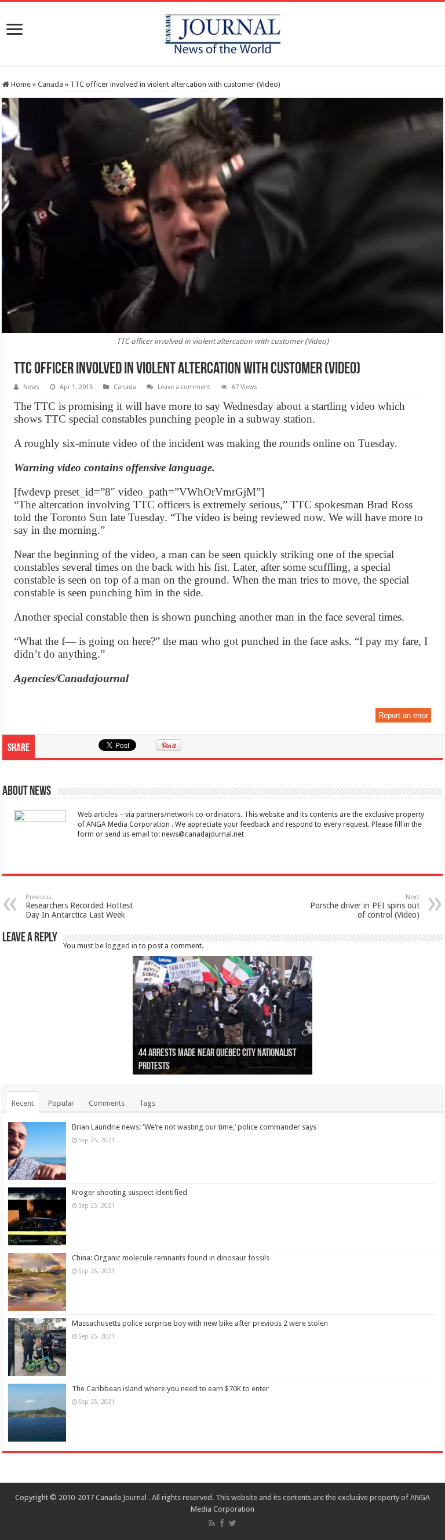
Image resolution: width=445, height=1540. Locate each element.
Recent (23, 1103)
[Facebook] (221, 1523)
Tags (147, 1103)
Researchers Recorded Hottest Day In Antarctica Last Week (79, 906)
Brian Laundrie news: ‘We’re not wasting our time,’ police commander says (194, 1127)
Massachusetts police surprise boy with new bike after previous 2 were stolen (200, 1323)
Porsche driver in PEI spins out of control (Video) (365, 906)
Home (20, 84)
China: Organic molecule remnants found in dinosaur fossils (170, 1257)
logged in (121, 945)
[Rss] (211, 1523)
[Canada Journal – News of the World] (222, 31)
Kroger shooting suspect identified (129, 1192)
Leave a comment (184, 387)
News (31, 387)
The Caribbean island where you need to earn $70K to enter (170, 1388)
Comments (107, 1103)
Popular (61, 1103)
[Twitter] (233, 1523)
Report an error (403, 715)
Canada (50, 84)
